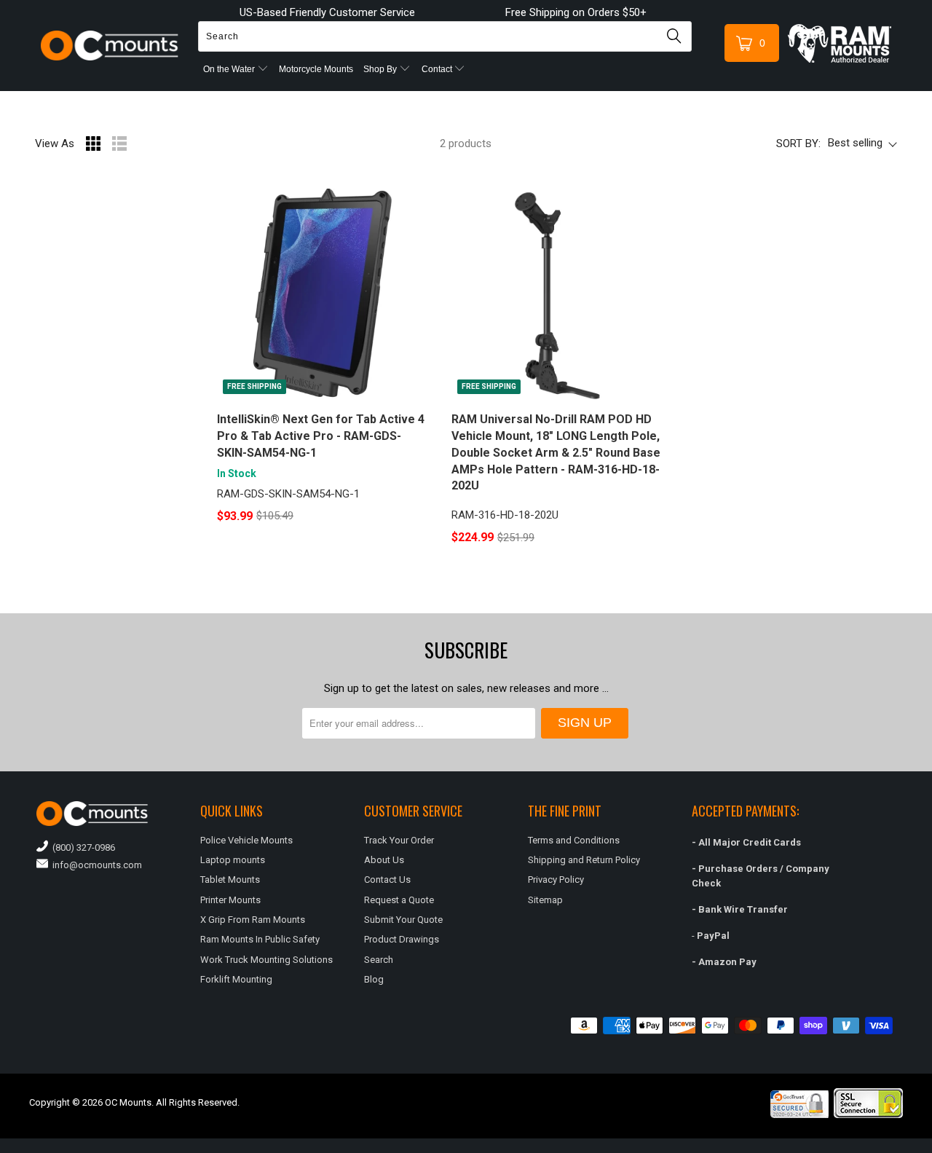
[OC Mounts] (110, 46)
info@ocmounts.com (95, 864)
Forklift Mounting (236, 979)
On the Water (230, 69)
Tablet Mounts (230, 879)
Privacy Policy (556, 879)
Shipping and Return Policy (584, 859)
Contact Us (387, 879)
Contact (438, 69)
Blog (374, 979)
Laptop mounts (232, 859)
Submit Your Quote (403, 919)
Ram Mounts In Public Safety (260, 939)
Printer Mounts (230, 899)
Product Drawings (401, 939)
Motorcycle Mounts (316, 69)
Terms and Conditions (574, 840)
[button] (931, 1147)
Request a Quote (399, 899)
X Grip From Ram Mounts (252, 919)
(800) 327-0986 (81, 847)
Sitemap (545, 899)
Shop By (381, 69)
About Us (384, 859)
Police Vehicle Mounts (246, 840)
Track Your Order (399, 840)
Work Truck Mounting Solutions (266, 959)
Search (378, 959)
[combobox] (445, 36)
